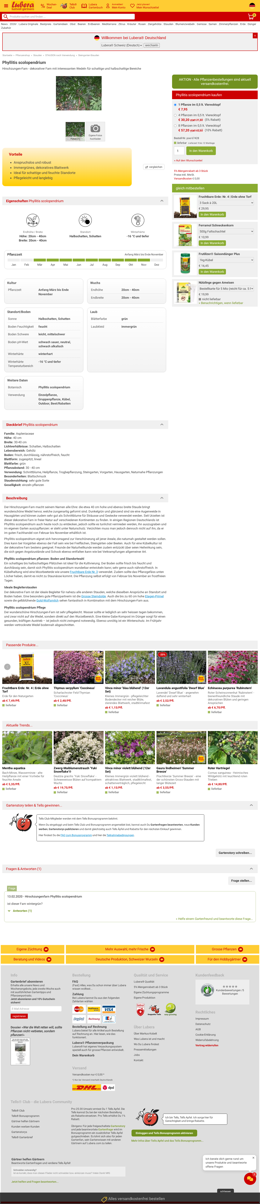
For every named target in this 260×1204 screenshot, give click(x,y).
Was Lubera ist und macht (149, 1038)
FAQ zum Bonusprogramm (76, 835)
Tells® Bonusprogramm (25, 1115)
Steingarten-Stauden (88, 55)
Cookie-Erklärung (205, 1034)
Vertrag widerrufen (206, 1045)
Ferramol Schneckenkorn (216, 225)
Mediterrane (109, 24)
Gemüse (202, 24)
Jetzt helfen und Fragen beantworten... (35, 1181)
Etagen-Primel (154, 596)
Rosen (142, 24)
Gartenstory (118, 1126)
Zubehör (6, 27)
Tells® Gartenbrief (22, 1137)
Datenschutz (203, 1023)
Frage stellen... (241, 880)
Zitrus (121, 24)
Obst (73, 24)
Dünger (252, 24)
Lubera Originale (28, 24)
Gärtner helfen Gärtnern (25, 1121)
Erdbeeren (94, 24)
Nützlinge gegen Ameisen (216, 282)
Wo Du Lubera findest (146, 1044)
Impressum (202, 1018)
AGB (198, 1029)
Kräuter (131, 24)
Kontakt (138, 1060)
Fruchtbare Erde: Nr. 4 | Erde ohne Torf (225, 197)
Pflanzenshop (23, 55)
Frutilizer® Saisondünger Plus (219, 254)
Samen (213, 24)
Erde (243, 24)
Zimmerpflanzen (228, 24)
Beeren (82, 24)
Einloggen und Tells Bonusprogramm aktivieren (164, 1133)
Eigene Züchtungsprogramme (151, 992)
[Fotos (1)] (75, 131)
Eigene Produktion (144, 997)
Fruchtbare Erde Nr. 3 (84, 572)
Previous (7, 667)
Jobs (137, 1054)
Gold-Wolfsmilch (47, 600)
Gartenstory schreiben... (235, 853)
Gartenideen (60, 24)
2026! (13, 24)
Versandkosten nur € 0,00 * (88, 1074)
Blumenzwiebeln (185, 24)
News (4, 24)
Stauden (168, 24)
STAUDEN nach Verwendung (60, 55)
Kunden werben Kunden (25, 1126)
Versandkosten (183, 178)
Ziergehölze (154, 24)
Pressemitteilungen (145, 1049)
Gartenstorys (19, 1131)
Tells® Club (18, 1110)
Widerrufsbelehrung (207, 1040)
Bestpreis (45, 24)
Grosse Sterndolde (93, 596)
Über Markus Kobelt (145, 1033)
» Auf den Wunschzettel (188, 160)
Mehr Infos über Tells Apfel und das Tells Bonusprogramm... (167, 1140)
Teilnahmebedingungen (120, 835)
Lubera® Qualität (144, 981)
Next (252, 667)
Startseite (7, 55)
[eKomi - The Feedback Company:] (207, 990)
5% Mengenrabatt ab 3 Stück (191, 170)
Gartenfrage (105, 1129)
